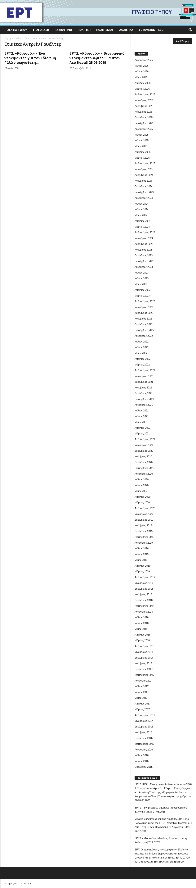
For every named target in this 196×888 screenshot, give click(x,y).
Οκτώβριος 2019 (144, 531)
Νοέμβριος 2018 (143, 594)
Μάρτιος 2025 (142, 157)
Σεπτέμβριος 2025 (144, 123)
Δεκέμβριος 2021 (144, 381)
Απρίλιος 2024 (142, 221)
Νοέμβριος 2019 (143, 525)
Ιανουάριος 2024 (144, 238)
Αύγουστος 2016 (144, 749)
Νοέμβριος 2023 (143, 249)
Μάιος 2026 (141, 77)
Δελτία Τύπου (17, 30)
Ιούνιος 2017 (142, 692)
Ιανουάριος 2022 (144, 376)
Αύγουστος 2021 (144, 404)
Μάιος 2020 (141, 491)
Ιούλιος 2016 (142, 755)
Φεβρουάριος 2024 (145, 232)
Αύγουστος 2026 (144, 60)
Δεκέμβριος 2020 (144, 450)
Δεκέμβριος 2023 (144, 243)
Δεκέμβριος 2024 (144, 175)
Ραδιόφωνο (63, 30)
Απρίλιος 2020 (142, 496)
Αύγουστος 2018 (144, 611)
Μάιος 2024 (141, 215)
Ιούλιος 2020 (142, 479)
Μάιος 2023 (141, 284)
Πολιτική (84, 30)
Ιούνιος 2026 (142, 71)
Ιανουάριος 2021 (144, 445)
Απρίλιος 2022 (142, 358)
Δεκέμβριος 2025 (144, 106)
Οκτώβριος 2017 (144, 669)
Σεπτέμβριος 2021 (144, 399)
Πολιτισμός (105, 30)
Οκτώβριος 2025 (144, 117)
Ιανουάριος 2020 (144, 514)
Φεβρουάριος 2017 (145, 715)
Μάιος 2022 (141, 353)
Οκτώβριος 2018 (144, 600)
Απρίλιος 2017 (142, 703)
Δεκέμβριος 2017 (144, 657)
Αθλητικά (126, 30)
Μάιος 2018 (141, 628)
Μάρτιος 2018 (142, 640)
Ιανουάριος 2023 (144, 307)
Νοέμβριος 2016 (143, 732)
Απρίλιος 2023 (142, 289)
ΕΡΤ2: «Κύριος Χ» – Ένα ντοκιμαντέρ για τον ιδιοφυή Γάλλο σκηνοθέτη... (30, 58)
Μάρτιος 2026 (142, 88)
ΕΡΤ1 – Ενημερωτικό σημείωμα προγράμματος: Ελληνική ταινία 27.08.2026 (161, 809)
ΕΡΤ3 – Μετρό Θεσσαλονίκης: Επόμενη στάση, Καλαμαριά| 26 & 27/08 (161, 840)
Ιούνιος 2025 (142, 140)
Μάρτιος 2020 (142, 502)
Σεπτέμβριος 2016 (144, 743)
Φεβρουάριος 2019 (145, 577)
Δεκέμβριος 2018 (144, 588)
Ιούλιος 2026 (142, 65)
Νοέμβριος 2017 (143, 663)
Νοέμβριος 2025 (143, 111)
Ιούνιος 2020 (142, 485)
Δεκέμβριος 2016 (144, 726)
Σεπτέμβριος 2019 (144, 537)
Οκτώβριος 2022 (144, 324)
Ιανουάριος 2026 (144, 100)
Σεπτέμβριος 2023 (144, 261)
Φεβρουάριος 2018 (145, 646)
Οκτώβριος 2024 (144, 186)
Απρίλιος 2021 (142, 427)
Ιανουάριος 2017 (144, 720)
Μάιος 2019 (141, 560)
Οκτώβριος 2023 (144, 255)
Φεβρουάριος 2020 (145, 508)
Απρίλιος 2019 (142, 565)
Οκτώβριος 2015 (144, 766)
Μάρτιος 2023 (142, 295)
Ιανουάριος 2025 (144, 169)
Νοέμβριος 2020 (143, 456)
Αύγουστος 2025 (144, 129)
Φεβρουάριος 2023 (145, 301)
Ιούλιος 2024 (142, 203)
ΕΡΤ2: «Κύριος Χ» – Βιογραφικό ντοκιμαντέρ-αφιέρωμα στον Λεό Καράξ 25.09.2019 (97, 58)
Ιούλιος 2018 (142, 617)
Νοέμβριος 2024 (143, 180)
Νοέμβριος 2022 (143, 318)
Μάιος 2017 (141, 697)
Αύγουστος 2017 (144, 680)
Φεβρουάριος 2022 (145, 370)
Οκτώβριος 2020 (144, 462)
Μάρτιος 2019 (142, 571)
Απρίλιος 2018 (142, 634)
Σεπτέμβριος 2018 (144, 606)
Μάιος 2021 (141, 422)
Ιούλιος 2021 (142, 410)
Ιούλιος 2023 (142, 272)
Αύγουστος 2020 (144, 473)
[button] (190, 30)
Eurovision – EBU (151, 30)
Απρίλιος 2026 (142, 83)
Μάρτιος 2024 (142, 226)
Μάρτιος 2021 (142, 433)
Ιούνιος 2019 (142, 554)
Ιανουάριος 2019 (144, 583)
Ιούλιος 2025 (142, 134)
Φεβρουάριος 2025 (145, 163)
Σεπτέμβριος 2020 (144, 468)
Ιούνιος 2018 (142, 623)
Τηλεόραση (41, 30)
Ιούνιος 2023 (142, 278)
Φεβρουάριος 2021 (145, 439)
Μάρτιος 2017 (142, 709)
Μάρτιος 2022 (142, 364)
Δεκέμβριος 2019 (144, 519)
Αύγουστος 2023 (144, 266)
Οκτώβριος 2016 (144, 738)
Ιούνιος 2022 (142, 347)
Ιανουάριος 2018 (144, 651)
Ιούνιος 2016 (142, 761)
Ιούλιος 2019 (142, 548)
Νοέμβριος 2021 (143, 387)
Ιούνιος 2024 (142, 209)
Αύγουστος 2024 (144, 198)
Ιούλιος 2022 (142, 341)
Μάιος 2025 (141, 146)
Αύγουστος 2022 (144, 335)
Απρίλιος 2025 (142, 152)
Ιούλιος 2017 (142, 686)
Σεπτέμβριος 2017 (144, 674)
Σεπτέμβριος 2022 (144, 330)
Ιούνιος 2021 (142, 416)
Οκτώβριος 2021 (144, 393)
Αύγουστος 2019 (144, 542)
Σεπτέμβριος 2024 (144, 192)
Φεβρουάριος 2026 (145, 94)
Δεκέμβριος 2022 (144, 312)
